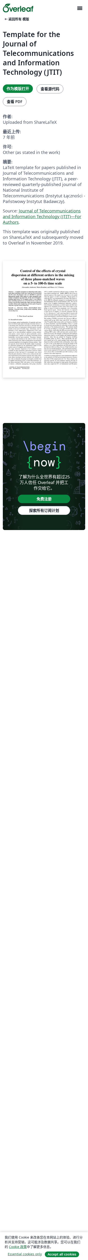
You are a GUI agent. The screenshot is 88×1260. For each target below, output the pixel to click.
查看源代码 (50, 88)
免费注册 (44, 499)
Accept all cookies (62, 1254)
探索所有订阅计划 (44, 510)
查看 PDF (15, 101)
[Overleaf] (18, 8)
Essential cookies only (25, 1254)
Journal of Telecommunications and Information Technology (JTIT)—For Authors (42, 216)
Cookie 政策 (18, 1246)
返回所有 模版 (16, 19)
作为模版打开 (18, 88)
